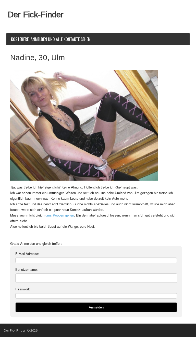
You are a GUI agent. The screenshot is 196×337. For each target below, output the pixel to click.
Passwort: (22, 289)
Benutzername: (26, 269)
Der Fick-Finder (36, 14)
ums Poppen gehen (59, 215)
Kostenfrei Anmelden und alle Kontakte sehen (50, 39)
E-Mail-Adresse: (27, 253)
